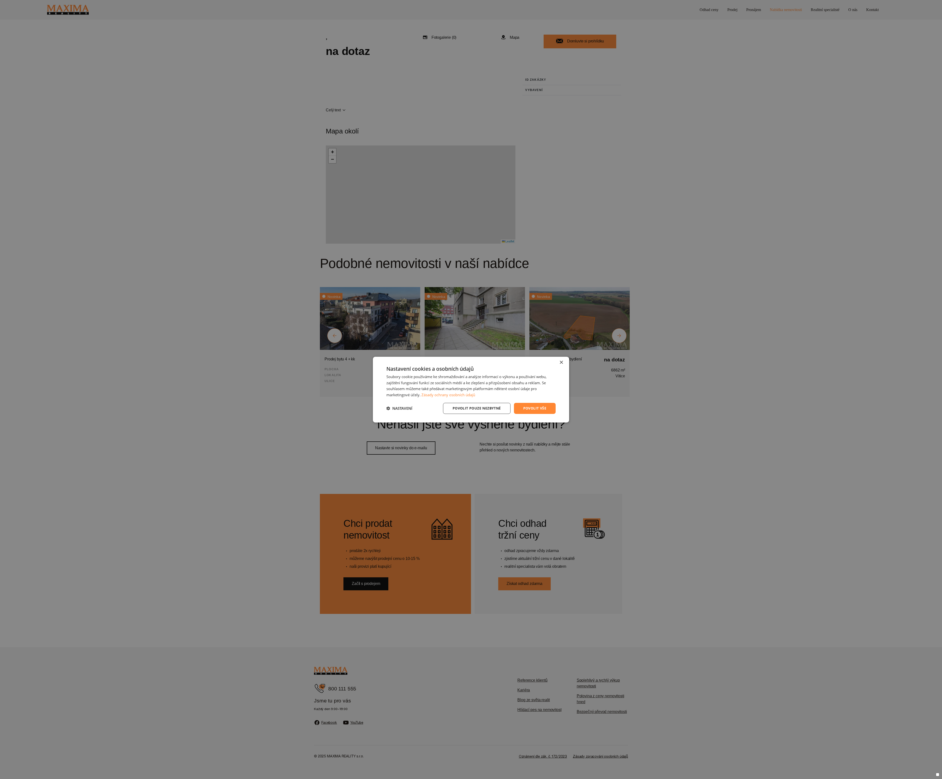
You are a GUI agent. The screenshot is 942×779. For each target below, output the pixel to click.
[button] (399, 408)
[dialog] (471, 389)
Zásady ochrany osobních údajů (448, 394)
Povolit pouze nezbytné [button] (477, 408)
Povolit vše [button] (534, 408)
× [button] (561, 362)
